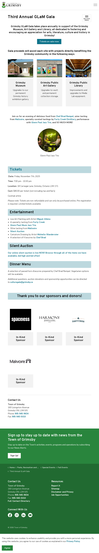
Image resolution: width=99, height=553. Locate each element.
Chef (41, 237)
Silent (17, 231)
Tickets (16, 169)
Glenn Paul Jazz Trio (41, 122)
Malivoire (19, 119)
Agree (7, 548)
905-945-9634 (21, 413)
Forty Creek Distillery (65, 119)
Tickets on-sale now (49, 41)
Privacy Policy (73, 541)
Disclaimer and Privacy (62, 492)
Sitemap (55, 488)
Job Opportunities (60, 495)
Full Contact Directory (19, 501)
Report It (55, 485)
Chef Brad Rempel (65, 116)
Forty (39, 222)
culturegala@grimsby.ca (21, 282)
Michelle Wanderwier (48, 234)
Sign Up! (14, 455)
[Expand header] (95, 5)
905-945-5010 (19, 416)
